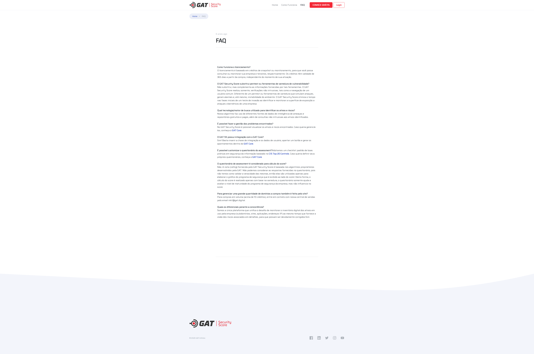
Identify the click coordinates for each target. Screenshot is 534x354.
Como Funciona (289, 5)
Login (339, 5)
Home (275, 5)
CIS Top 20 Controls (279, 153)
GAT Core (236, 130)
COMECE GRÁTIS (321, 5)
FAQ (302, 5)
